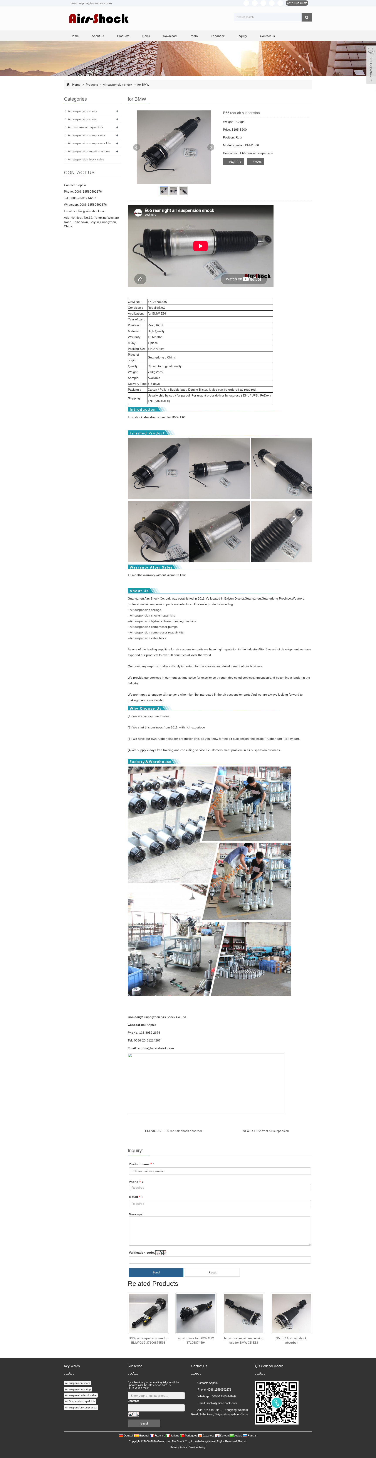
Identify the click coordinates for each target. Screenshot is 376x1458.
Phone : (136, 1181)
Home (74, 36)
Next (210, 147)
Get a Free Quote (297, 3)
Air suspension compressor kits (89, 143)
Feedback (218, 36)
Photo (194, 36)
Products (123, 36)
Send (156, 1272)
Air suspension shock (117, 84)
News (146, 36)
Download (170, 36)
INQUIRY (235, 161)
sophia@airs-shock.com (89, 211)
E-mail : (136, 1196)
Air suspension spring (82, 119)
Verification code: (142, 1252)
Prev (136, 147)
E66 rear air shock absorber (183, 1131)
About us (98, 36)
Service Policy (197, 1447)
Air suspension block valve (86, 159)
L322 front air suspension (271, 1131)
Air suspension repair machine (89, 151)
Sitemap (242, 1441)
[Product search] (307, 17)
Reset (212, 1272)
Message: (136, 1214)
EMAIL (257, 161)
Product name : (141, 1164)
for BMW (142, 84)
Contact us (267, 36)
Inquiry (242, 36)
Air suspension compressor (86, 135)
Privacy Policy (178, 1447)
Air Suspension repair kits (85, 127)
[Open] (371, 65)
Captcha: (133, 1401)
